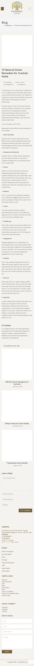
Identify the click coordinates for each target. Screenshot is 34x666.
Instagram (5, 609)
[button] (2, 8)
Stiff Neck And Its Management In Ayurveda (17, 383)
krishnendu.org (22, 662)
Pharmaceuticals (7, 581)
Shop (3, 589)
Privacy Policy (6, 595)
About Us (4, 579)
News (3, 557)
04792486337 (6, 538)
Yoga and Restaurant (8, 562)
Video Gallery (6, 571)
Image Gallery (6, 568)
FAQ (3, 583)
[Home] (2, 25)
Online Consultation (7, 551)
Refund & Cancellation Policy (10, 593)
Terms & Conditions (7, 591)
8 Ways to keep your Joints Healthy (17, 424)
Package (4, 560)
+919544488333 (6, 536)
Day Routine (5, 587)
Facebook (5, 607)
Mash (15, 197)
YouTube (4, 611)
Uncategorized (8, 84)
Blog (3, 585)
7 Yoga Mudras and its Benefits (17, 463)
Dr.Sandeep (7, 82)
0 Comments (21, 84)
